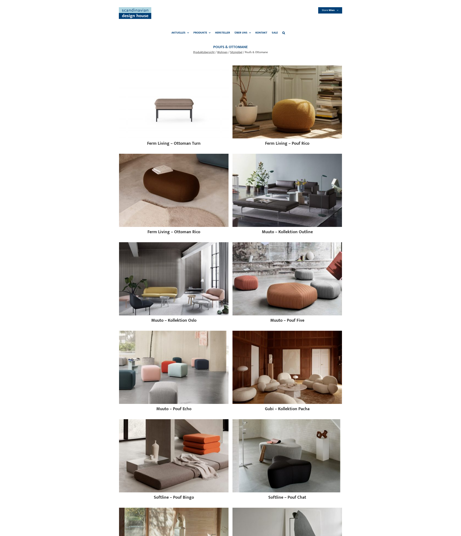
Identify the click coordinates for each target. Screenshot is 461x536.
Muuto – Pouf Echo (173, 409)
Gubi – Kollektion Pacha (287, 409)
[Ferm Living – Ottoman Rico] (174, 155)
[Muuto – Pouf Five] (287, 244)
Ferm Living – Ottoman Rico (173, 232)
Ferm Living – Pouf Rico (287, 143)
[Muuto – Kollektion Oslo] (174, 244)
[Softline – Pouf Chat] (287, 421)
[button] (283, 32)
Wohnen (222, 52)
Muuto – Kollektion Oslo (173, 320)
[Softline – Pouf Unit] (287, 509)
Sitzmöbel (236, 52)
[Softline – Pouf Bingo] (174, 421)
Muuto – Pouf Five (287, 320)
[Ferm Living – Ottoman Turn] (174, 67)
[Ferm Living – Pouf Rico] (287, 67)
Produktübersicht (204, 52)
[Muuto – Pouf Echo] (174, 332)
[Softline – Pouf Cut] (174, 509)
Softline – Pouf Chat (287, 497)
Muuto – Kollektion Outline (287, 232)
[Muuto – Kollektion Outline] (287, 155)
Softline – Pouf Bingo (174, 497)
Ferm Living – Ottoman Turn (174, 143)
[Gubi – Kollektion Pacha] (287, 332)
